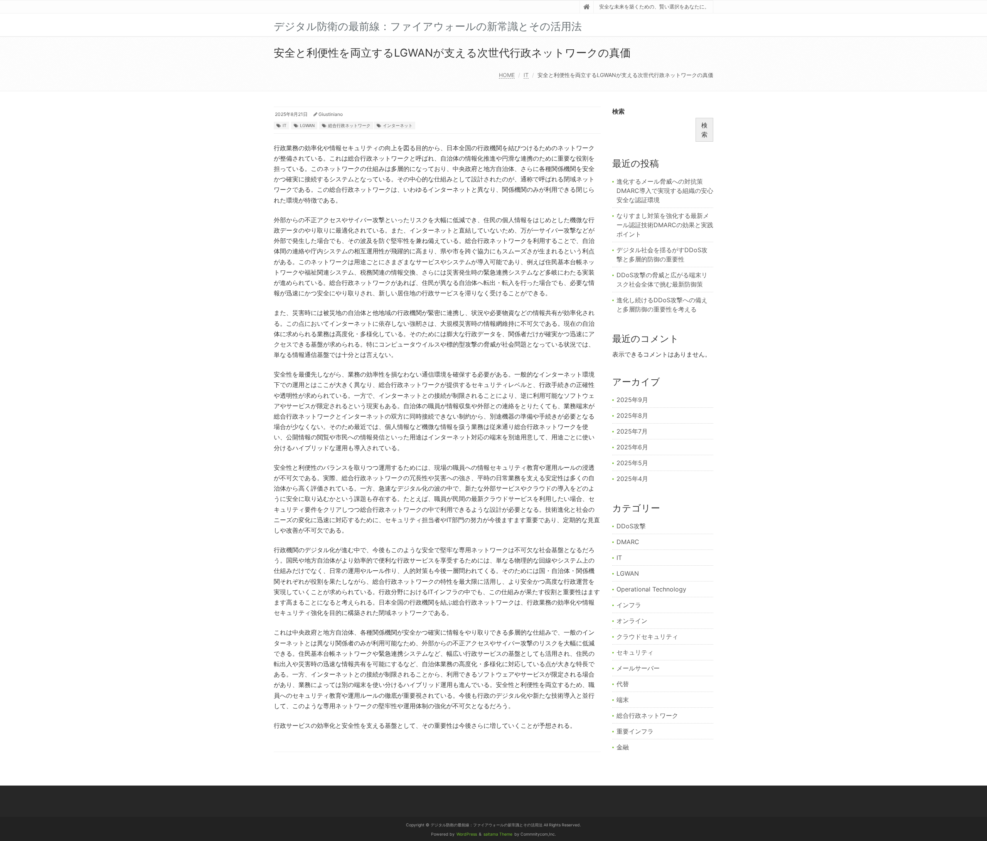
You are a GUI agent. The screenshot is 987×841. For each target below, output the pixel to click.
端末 (622, 700)
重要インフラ (635, 731)
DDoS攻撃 (631, 526)
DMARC (627, 542)
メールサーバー (638, 668)
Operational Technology (651, 589)
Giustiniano (330, 114)
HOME (507, 75)
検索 (618, 111)
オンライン (631, 621)
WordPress (466, 834)
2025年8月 (632, 415)
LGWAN (307, 125)
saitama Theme (497, 834)
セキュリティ (635, 652)
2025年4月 (632, 478)
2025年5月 (632, 463)
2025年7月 (632, 431)
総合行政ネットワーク (349, 125)
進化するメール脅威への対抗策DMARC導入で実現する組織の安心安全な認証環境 (664, 191)
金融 (622, 747)
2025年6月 (632, 447)
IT (526, 75)
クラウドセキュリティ (647, 636)
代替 (622, 684)
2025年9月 (632, 400)
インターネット (398, 125)
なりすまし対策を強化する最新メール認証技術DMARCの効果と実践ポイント (664, 225)
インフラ (628, 605)
